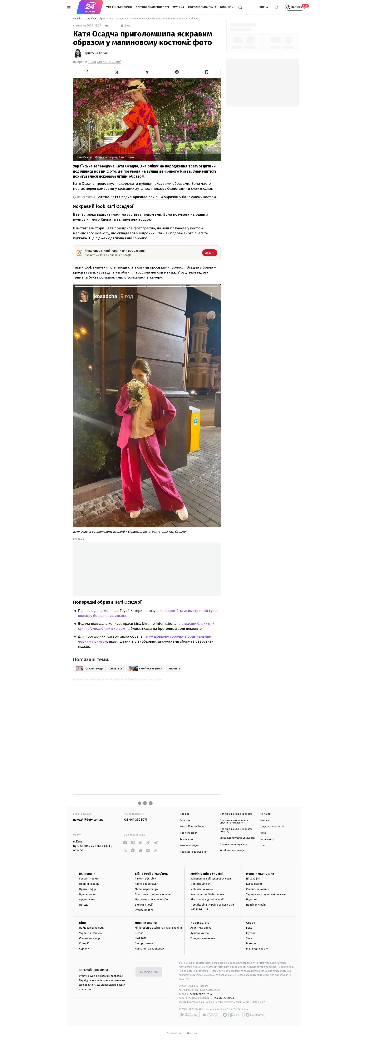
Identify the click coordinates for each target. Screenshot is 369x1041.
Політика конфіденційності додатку (236, 830)
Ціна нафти (253, 878)
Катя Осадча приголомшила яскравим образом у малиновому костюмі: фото (155, 18)
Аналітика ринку (200, 927)
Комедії (84, 943)
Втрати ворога (144, 910)
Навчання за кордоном (149, 948)
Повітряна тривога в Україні (153, 894)
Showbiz (78, 18)
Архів (263, 833)
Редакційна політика (192, 826)
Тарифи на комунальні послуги (266, 894)
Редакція (185, 820)
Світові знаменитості (152, 7)
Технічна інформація (232, 850)
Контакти (265, 814)
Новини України (89, 883)
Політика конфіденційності (236, 814)
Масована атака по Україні (152, 899)
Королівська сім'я (202, 7)
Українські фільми (90, 933)
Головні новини (89, 878)
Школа (139, 933)
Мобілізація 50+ (200, 883)
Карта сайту (267, 839)
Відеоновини (87, 894)
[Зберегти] (207, 72)
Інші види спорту (257, 948)
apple (211, 1014)
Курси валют (254, 883)
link (125, 842)
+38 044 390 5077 (135, 820)
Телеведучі (186, 839)
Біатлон (251, 943)
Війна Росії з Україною (152, 873)
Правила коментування (234, 844)
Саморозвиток (144, 943)
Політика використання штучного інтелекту (234, 821)
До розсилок (149, 971)
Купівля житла (199, 933)
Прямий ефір (87, 889)
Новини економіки (260, 873)
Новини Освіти (146, 923)
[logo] (90, 7)
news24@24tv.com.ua (88, 820)
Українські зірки (119, 7)
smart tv (232, 1014)
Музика (178, 7)
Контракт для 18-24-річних (207, 894)
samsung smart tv (254, 1014)
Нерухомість (199, 923)
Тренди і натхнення (202, 938)
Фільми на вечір (89, 938)
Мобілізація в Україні (206, 873)
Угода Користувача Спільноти (237, 838)
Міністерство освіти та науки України (158, 927)
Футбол (251, 933)
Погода (83, 904)
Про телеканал (188, 833)
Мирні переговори (146, 889)
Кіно (82, 923)
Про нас (184, 814)
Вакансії (264, 820)
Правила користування (193, 852)
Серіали (84, 948)
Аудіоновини (87, 899)
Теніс (249, 938)
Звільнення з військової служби (210, 878)
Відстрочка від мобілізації (207, 899)
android (189, 1014)
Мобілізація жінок (201, 889)
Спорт (250, 923)
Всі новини (87, 873)
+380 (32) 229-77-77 (201, 993)
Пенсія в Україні (256, 904)
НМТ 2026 (141, 938)
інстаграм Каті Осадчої (104, 62)
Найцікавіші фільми (92, 927)
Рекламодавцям (189, 845)
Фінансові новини (257, 889)
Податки (251, 899)
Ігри (262, 845)
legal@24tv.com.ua (223, 997)
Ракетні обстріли (145, 878)
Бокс (249, 927)
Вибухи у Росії (144, 904)
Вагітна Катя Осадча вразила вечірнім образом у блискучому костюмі (156, 197)
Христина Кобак (96, 53)
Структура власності (272, 826)
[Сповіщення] (276, 7)
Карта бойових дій (146, 883)
